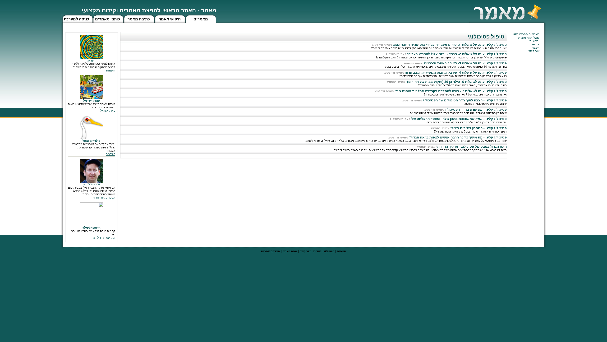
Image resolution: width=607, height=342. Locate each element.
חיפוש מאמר (170, 19)
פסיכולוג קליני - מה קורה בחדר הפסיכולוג (476, 109)
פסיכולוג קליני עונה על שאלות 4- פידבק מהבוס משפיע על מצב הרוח (456, 72)
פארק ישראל (107, 110)
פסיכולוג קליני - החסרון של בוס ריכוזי (479, 128)
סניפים (341, 251)
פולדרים (110, 154)
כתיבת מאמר (139, 19)
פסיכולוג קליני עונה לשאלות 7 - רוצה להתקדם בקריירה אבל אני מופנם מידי (451, 91)
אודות (535, 44)
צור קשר (305, 251)
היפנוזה (110, 70)
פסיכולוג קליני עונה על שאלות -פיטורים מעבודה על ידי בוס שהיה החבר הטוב (450, 45)
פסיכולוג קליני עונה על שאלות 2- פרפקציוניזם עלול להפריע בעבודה (456, 54)
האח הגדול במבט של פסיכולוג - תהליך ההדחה (472, 146)
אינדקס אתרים (270, 251)
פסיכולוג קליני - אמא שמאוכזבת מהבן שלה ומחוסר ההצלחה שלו (458, 119)
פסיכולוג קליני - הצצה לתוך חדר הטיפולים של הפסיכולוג (465, 100)
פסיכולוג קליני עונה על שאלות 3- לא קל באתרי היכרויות (465, 63)
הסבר (535, 47)
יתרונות (534, 41)
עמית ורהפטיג (381, 45)
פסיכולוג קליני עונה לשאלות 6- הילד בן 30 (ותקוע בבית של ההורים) (457, 82)
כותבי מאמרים (107, 19)
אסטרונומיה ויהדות (104, 197)
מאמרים (200, 19)
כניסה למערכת (76, 19)
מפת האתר (290, 251)
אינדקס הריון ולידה (104, 237)
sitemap (328, 251)
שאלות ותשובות (528, 37)
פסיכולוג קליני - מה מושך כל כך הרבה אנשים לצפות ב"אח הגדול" (458, 137)
